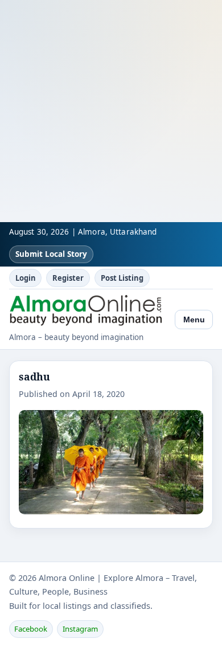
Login (25, 278)
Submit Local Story (51, 254)
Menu (194, 319)
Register (68, 278)
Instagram (80, 629)
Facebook (30, 629)
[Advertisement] (111, 111)
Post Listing (122, 278)
